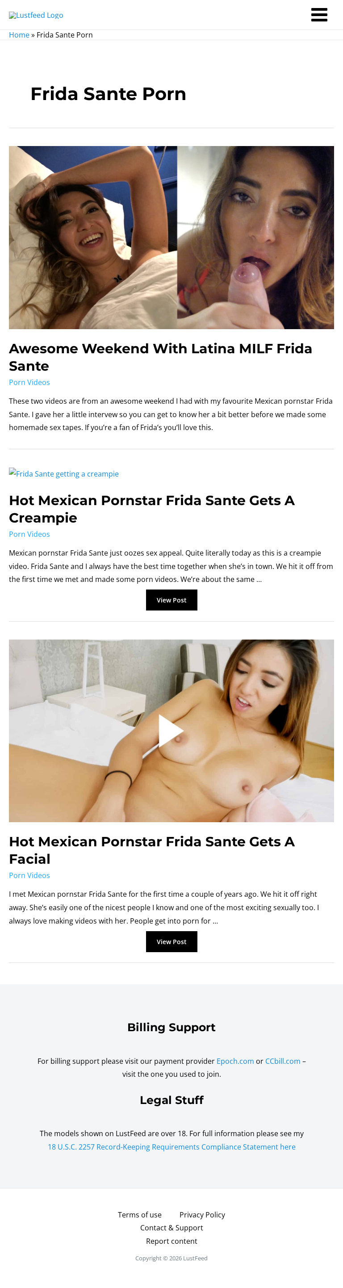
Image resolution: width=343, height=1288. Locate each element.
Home (19, 35)
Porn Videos (29, 382)
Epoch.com (235, 1061)
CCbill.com (283, 1061)
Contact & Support (171, 1228)
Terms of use (140, 1215)
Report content (171, 1241)
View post (171, 601)
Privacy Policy (202, 1215)
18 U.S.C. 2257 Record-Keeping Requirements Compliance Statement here (172, 1147)
